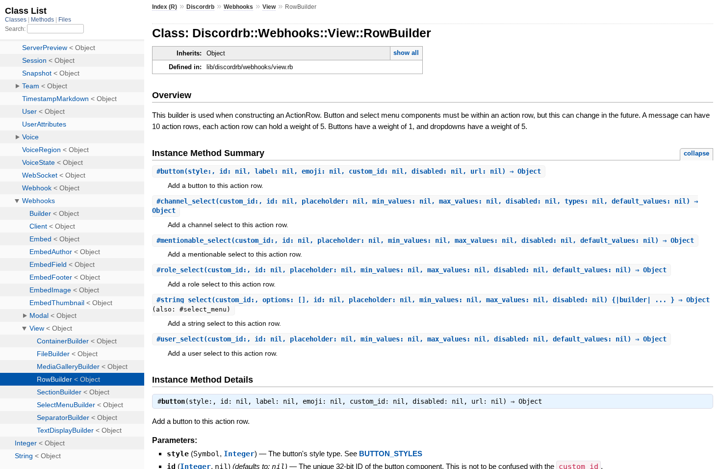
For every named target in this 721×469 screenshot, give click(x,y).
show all (406, 52)
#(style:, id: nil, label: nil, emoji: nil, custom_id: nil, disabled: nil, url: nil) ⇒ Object (348, 171)
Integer (239, 453)
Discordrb (200, 6)
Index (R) (164, 6)
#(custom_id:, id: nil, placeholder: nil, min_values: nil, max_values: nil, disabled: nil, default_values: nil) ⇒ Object (425, 240)
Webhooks (238, 6)
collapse (696, 153)
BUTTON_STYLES (390, 453)
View (269, 6)
